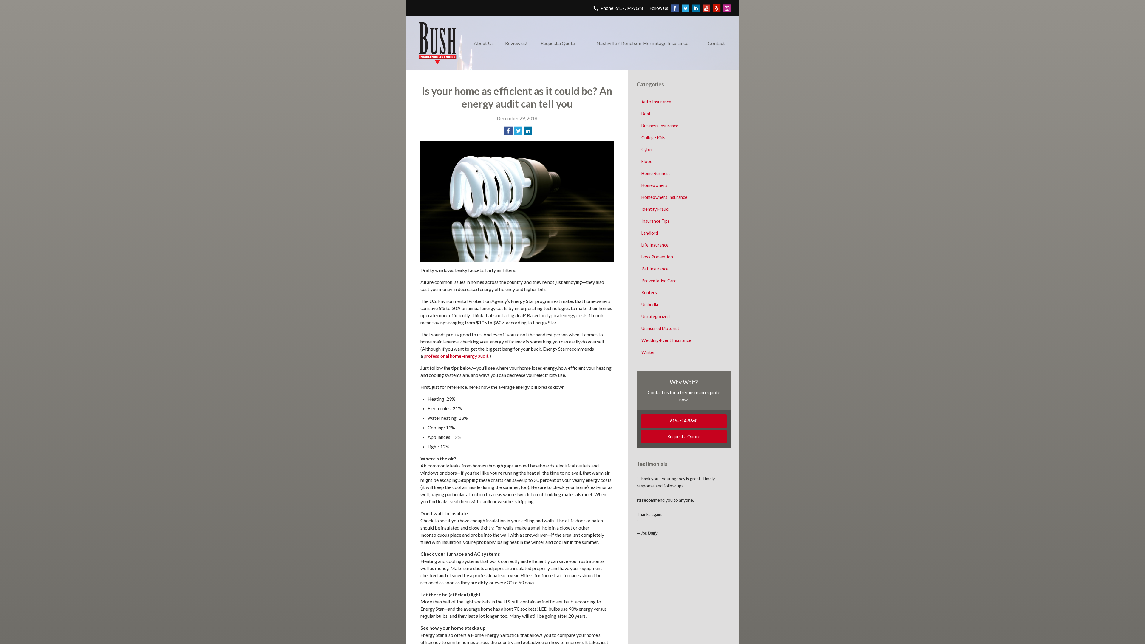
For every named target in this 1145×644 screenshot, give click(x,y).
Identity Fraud (655, 209)
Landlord (649, 233)
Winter (648, 352)
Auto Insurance (656, 101)
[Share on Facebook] (508, 131)
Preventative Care (659, 280)
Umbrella (649, 304)
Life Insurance (655, 244)
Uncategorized (655, 316)
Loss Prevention (657, 256)
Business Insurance (659, 125)
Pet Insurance (655, 268)
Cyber (647, 149)
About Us (484, 43)
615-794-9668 (683, 420)
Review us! (516, 43)
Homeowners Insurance (664, 197)
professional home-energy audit (456, 356)
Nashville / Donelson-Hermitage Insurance (642, 43)
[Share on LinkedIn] (528, 131)
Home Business (656, 173)
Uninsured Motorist (660, 328)
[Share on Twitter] (518, 131)
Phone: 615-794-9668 (622, 8)
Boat (646, 113)
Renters (649, 292)
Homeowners (654, 185)
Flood (646, 161)
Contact (716, 43)
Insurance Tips (655, 221)
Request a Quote (558, 43)
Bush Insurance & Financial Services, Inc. (437, 43)
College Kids (653, 137)
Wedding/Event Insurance (666, 340)
